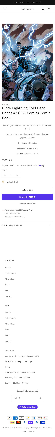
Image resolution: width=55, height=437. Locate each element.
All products (10, 279)
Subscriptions (10, 273)
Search (8, 267)
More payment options (27, 203)
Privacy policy (47, 428)
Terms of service (28, 431)
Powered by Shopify (22, 427)
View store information (14, 217)
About (7, 290)
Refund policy (35, 428)
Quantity (5, 170)
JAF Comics (11, 427)
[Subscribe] (40, 398)
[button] (5, 9)
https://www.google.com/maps (18, 361)
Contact (8, 296)
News (7, 285)
